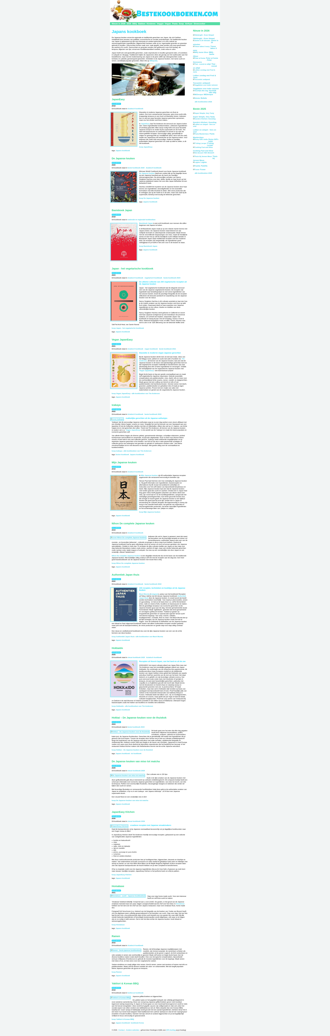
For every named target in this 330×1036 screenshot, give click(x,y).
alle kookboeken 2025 (203, 173)
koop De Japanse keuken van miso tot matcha (130, 800)
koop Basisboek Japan (148, 246)
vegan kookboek (151, 349)
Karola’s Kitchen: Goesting (204, 122)
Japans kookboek (123, 150)
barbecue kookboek (135, 993)
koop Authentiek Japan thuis (123, 636)
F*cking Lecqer (210, 144)
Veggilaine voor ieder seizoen (206, 89)
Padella (204, 166)
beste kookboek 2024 (136, 727)
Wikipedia (153, 61)
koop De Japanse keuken (149, 198)
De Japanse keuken (123, 158)
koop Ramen (117, 972)
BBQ (134, 23)
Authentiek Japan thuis (125, 574)
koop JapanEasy (145, 147)
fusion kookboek (122, 454)
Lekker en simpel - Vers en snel (204, 131)
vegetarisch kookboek (153, 278)
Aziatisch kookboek (135, 109)
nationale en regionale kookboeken (141, 220)
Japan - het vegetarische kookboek (132, 268)
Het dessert (209, 153)
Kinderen (151, 23)
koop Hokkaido (118, 706)
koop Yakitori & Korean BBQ (123, 1019)
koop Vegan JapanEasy (121, 393)
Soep (181, 23)
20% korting (171, 1030)
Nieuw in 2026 (118, 23)
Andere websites (132, 1030)
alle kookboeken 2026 (203, 102)
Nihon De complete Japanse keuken (133, 523)
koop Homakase (118, 925)
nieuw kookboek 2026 (136, 821)
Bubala (204, 98)
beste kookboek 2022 (153, 414)
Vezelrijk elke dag (212, 92)
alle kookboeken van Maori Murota (149, 636)
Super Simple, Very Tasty (204, 117)
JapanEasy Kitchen (123, 812)
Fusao (202, 169)
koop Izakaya (117, 451)
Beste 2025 (199, 108)
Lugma (204, 162)
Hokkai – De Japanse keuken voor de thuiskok (139, 717)
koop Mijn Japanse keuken (149, 512)
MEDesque (208, 94)
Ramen (116, 936)
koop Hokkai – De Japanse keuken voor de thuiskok (132, 750)
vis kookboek (136, 753)
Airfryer (188, 23)
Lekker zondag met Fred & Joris (204, 76)
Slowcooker (199, 23)
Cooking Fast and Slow (203, 151)
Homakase (118, 886)
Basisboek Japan (122, 210)
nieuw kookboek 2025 (136, 657)
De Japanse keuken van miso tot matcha (136, 761)
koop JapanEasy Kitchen (122, 875)
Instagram (154, 594)
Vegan (168, 23)
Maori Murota (144, 594)
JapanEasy (118, 99)
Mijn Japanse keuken (124, 462)
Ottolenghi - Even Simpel (204, 38)
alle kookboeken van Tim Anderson (146, 393)
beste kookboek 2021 (167, 349)
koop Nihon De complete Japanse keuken (128, 563)
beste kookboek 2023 (171, 278)
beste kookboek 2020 (136, 168)
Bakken (141, 23)
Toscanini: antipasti (201, 83)
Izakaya (116, 405)
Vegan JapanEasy (122, 339)
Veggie (160, 23)
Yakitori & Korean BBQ (125, 983)
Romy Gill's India (213, 140)
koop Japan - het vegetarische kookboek (128, 328)
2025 (129, 23)
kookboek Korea (137, 1023)
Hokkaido (117, 648)
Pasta (175, 23)
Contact (122, 1030)
